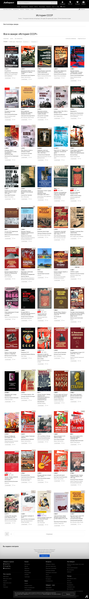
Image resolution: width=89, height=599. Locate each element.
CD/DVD (27, 574)
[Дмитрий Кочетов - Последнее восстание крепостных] (12, 107)
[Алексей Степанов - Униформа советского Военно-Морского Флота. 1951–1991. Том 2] (44, 146)
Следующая (49, 534)
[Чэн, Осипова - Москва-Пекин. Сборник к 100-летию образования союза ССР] (61, 308)
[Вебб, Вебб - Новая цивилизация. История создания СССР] (12, 308)
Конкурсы (48, 579)
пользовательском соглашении (35, 594)
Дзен (4, 585)
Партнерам (49, 587)
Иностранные (24, 6)
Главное (31, 6)
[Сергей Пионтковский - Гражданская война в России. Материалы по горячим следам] (28, 67)
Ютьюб (5, 580)
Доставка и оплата (7, 9)
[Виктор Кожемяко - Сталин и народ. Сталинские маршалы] (28, 432)
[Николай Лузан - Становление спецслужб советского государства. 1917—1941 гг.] (61, 227)
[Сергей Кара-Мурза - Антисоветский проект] (61, 471)
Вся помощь (70, 589)
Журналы (27, 568)
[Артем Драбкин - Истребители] (12, 67)
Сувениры (27, 576)
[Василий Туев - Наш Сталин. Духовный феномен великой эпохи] (77, 390)
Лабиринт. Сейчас (50, 564)
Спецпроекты (49, 581)
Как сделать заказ (71, 578)
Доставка (69, 582)
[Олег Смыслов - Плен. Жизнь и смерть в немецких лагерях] (28, 146)
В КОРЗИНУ (8, 78)
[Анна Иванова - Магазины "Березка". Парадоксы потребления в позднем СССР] (27, 227)
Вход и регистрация (72, 567)
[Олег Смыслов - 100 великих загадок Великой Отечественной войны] (28, 186)
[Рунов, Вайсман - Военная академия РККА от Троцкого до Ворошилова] (12, 268)
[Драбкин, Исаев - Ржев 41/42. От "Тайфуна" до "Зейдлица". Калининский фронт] (61, 146)
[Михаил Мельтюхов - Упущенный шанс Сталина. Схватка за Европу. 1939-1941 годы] (77, 471)
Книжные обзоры (50, 570)
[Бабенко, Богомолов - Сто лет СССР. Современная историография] (12, 227)
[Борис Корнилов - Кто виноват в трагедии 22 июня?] (28, 512)
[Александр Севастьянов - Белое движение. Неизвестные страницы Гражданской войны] (28, 107)
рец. (17, 125)
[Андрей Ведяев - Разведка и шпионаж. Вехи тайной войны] (77, 227)
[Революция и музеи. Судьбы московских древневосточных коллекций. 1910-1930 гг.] (44, 186)
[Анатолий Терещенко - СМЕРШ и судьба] (77, 268)
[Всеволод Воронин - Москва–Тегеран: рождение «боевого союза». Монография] (12, 471)
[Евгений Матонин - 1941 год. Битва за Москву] (44, 432)
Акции (26, 583)
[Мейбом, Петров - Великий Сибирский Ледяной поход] (77, 186)
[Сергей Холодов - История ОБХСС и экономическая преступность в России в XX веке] (28, 308)
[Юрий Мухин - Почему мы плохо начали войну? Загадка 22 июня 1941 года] (11, 186)
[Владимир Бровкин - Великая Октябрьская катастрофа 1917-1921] (12, 432)
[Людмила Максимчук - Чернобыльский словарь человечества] (12, 390)
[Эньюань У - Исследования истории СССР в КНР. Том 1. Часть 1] (77, 348)
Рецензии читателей (51, 568)
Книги (18, 6)
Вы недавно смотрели (11, 546)
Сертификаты (16, 9)
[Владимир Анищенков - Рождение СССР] (28, 348)
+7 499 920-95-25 (38, 9)
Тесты (47, 574)
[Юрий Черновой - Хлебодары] (44, 268)
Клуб (58, 6)
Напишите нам (71, 587)
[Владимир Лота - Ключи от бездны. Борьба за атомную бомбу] (61, 268)
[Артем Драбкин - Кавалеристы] (77, 107)
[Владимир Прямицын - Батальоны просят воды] (44, 227)
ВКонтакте (6, 576)
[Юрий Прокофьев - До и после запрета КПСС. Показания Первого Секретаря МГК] (77, 432)
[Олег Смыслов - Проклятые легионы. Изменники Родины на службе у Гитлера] (44, 107)
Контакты (48, 9)
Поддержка (54, 9)
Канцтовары (42, 6)
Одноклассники (7, 583)
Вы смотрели (70, 570)
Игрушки (48, 6)
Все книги (27, 564)
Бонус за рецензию (29, 587)
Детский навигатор (51, 566)
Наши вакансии (50, 589)
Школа (36, 6)
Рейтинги (22, 9)
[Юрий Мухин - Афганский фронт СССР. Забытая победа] (61, 432)
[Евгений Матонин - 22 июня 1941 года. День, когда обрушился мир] (12, 512)
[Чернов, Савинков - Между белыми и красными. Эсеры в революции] (44, 67)
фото (17, 46)
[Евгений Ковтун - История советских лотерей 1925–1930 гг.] (44, 471)
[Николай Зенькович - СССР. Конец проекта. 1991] (28, 390)
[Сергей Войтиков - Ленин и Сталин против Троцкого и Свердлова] (12, 348)
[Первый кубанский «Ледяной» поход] (44, 308)
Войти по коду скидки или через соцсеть (75, 564)
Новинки (27, 9)
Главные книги (28, 585)
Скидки (32, 9)
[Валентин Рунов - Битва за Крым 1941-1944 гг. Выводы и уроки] (61, 107)
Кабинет (69, 572)
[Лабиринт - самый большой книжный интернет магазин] (9, 2)
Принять (68, 594)
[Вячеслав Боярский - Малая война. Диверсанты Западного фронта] (61, 67)
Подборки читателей (51, 572)
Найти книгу (44, 555)
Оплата (69, 580)
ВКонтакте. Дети (7, 578)
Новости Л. (48, 576)
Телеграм (5, 587)
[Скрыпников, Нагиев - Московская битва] (28, 471)
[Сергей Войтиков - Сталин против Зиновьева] (61, 348)
